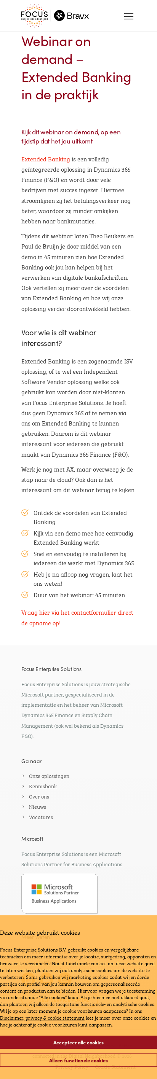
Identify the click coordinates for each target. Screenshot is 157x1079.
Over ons (39, 796)
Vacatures (41, 816)
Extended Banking (45, 158)
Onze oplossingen (49, 775)
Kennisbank (43, 785)
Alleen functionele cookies (78, 1060)
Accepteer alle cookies (78, 1042)
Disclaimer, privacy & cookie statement (42, 1017)
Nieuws (37, 806)
